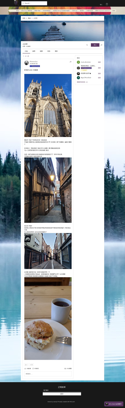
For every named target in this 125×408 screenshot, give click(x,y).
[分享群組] (101, 45)
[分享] (71, 62)
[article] (48, 219)
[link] (26, 51)
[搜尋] (87, 45)
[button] (107, 4)
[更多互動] (31, 365)
